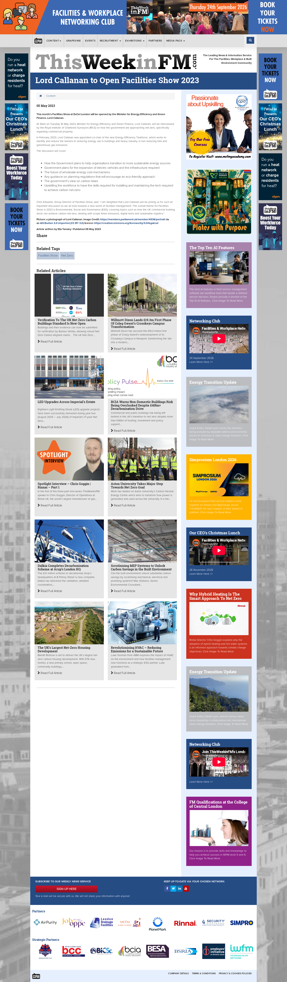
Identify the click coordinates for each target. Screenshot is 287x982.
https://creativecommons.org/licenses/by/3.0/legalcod (126, 223)
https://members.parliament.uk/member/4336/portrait (132, 219)
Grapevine (73, 40)
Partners (155, 40)
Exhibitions (134, 40)
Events (90, 40)
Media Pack (174, 40)
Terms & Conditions (204, 973)
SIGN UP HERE (67, 889)
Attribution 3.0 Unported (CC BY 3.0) (62, 223)
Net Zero (67, 255)
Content (52, 40)
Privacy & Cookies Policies (235, 973)
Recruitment (109, 40)
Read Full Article (51, 342)
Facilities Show (48, 255)
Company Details (178, 973)
